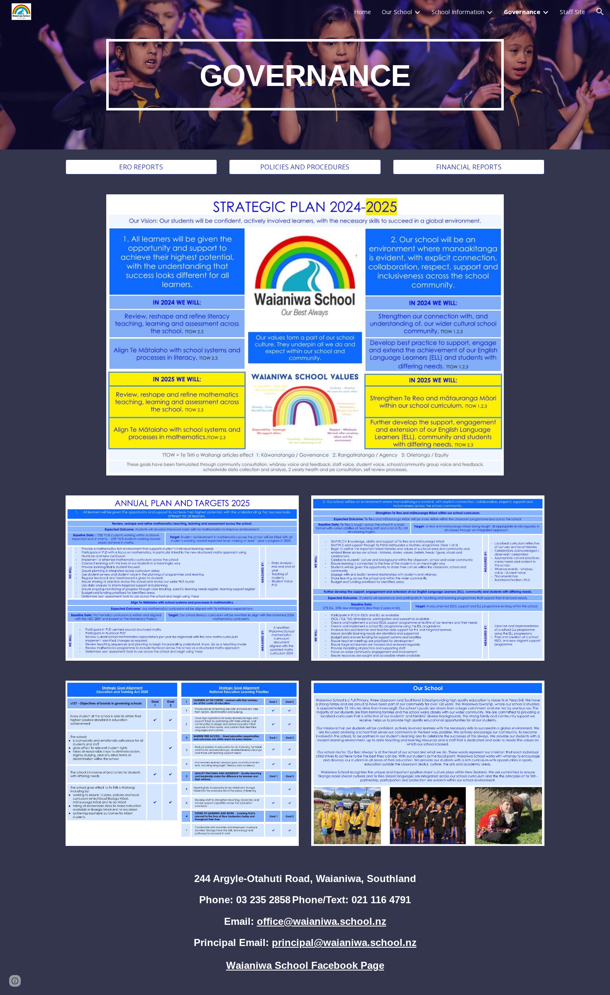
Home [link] (362, 11)
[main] (304, 75)
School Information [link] (458, 11)
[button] (600, 12)
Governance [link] (522, 11)
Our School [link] (397, 11)
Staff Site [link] (572, 11)
